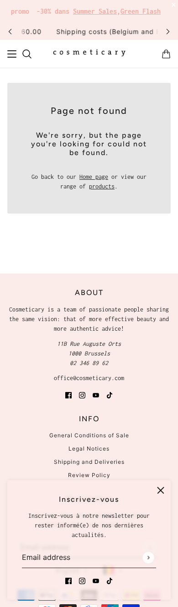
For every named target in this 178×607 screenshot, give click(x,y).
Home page (93, 176)
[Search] (26, 54)
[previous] (10, 31)
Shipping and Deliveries (89, 461)
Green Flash (140, 11)
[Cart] (166, 54)
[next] (168, 31)
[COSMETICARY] (89, 54)
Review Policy (89, 475)
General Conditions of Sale (89, 435)
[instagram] (82, 580)
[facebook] (68, 580)
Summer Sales (95, 11)
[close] (160, 490)
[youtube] (96, 580)
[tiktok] (109, 580)
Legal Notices (89, 448)
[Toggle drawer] (11, 54)
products (102, 186)
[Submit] (148, 557)
